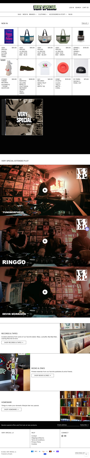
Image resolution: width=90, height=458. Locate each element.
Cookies (34, 444)
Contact (34, 436)
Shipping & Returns (37, 438)
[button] (85, 7)
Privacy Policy (36, 442)
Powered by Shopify (6, 454)
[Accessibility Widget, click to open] (87, 229)
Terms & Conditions (37, 440)
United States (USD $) (81, 453)
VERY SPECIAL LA (7, 433)
